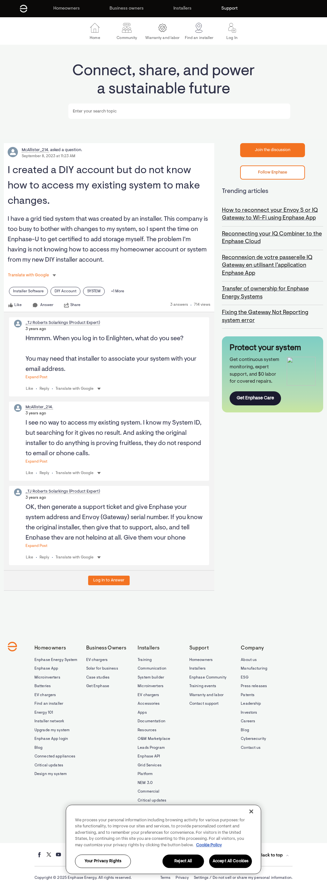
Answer (46, 305)
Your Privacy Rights (103, 861)
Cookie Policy (209, 845)
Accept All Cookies (230, 861)
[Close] (251, 811)
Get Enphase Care (255, 398)
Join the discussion (272, 150)
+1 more (117, 291)
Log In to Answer (109, 580)
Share (75, 305)
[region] (163, 839)
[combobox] (179, 111)
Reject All (183, 861)
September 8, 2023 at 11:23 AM (48, 156)
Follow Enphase (272, 172)
